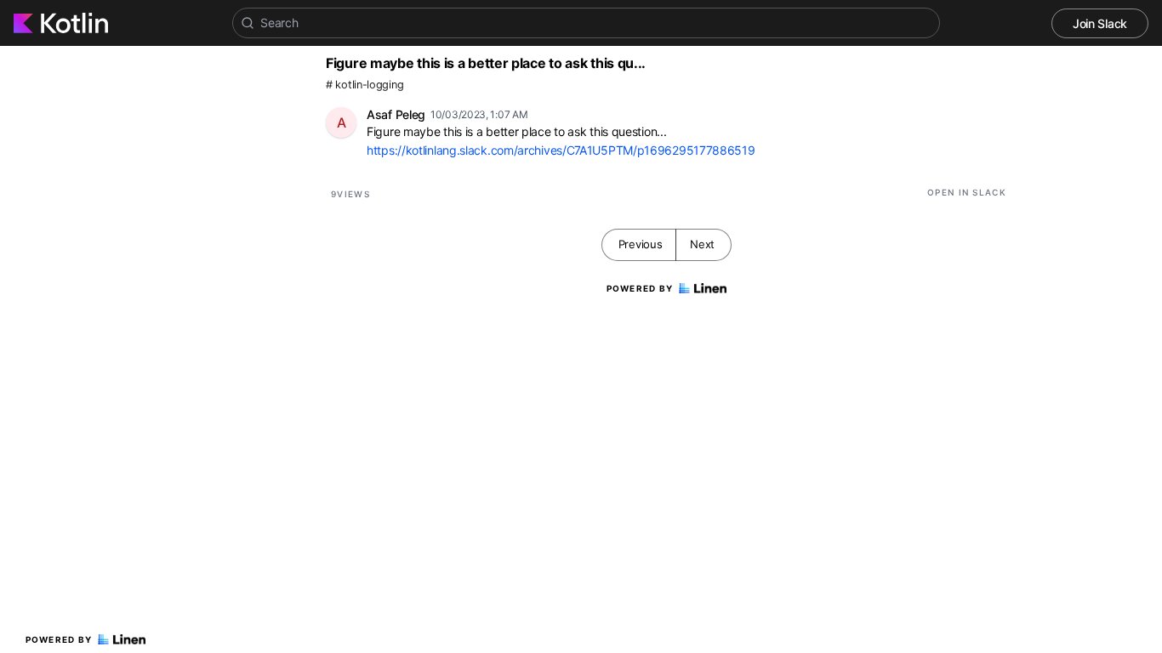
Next (702, 244)
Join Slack (1100, 23)
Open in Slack (966, 192)
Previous (640, 244)
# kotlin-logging (364, 84)
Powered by (59, 639)
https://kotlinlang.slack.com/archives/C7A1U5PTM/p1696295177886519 (561, 150)
